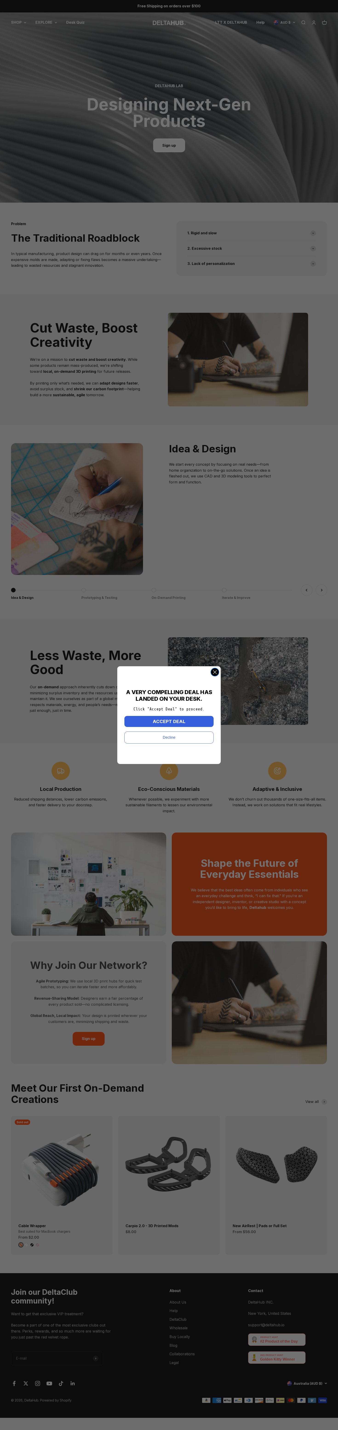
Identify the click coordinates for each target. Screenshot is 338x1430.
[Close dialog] (215, 672)
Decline (169, 737)
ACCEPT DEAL (169, 721)
